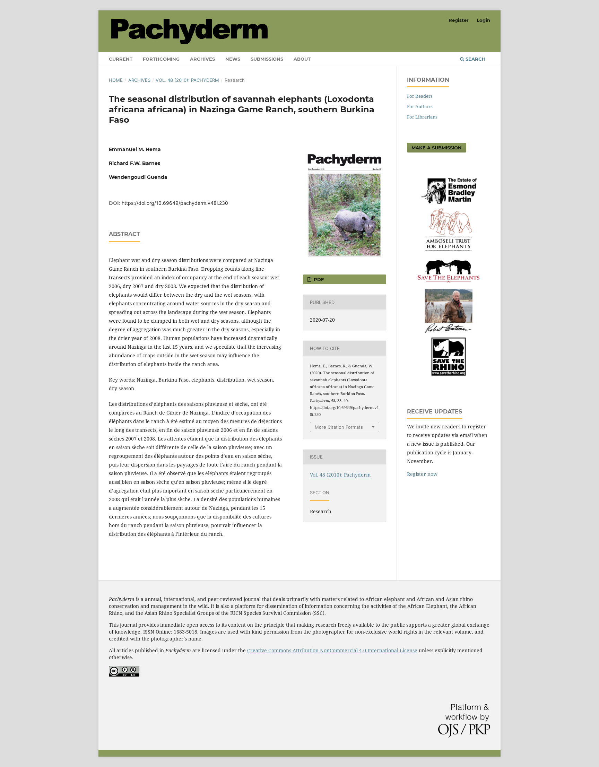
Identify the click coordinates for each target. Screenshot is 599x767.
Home (116, 80)
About (302, 59)
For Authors (420, 106)
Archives (202, 59)
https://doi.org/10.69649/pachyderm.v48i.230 (175, 203)
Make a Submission (436, 147)
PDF (318, 279)
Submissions (267, 59)
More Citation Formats (339, 427)
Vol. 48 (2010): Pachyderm (187, 80)
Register (459, 20)
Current (120, 59)
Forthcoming (161, 59)
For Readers (420, 96)
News (232, 59)
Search (475, 59)
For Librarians (422, 117)
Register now (422, 474)
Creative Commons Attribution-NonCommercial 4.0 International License (332, 650)
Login (483, 20)
